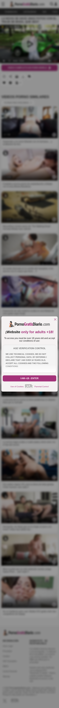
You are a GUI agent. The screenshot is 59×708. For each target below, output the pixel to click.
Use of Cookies (17, 386)
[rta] (29, 388)
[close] (55, 319)
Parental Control (41, 386)
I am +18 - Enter (29, 378)
